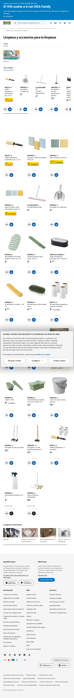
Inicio (4, 28)
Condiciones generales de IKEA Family (49, 685)
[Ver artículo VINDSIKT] (56, 79)
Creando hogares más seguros (36, 627)
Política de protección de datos (12, 678)
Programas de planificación (58, 613)
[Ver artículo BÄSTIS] (10, 79)
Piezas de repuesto (9, 633)
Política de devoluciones (61, 682)
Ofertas (28, 616)
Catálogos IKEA (31, 609)
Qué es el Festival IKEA (33, 649)
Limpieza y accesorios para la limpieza (17, 30)
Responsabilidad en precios (11, 682)
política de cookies (43, 354)
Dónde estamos (31, 598)
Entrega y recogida (55, 598)
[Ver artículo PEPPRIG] (25, 79)
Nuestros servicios (55, 594)
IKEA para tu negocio (33, 620)
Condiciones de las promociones (46, 678)
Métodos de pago (9, 602)
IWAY (27, 645)
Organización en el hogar (24, 28)
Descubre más (42, 575)
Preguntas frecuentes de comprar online (13, 617)
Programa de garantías (10, 626)
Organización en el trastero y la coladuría (45, 28)
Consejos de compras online (12, 613)
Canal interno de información (29, 682)
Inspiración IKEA (31, 613)
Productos (11, 28)
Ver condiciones (8, 16)
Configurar (36, 361)
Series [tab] (6, 44)
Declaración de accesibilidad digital (27, 685)
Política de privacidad (29, 678)
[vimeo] (19, 655)
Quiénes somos (31, 594)
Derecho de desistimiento (11, 622)
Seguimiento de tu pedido (11, 598)
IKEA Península (31, 638)
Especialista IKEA (55, 605)
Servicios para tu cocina (57, 602)
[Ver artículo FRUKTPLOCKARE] (59, 242)
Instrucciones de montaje (11, 629)
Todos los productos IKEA (34, 605)
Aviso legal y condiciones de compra (13, 675)
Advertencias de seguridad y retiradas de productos (12, 638)
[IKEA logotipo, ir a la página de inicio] (7, 22)
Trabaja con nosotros (33, 602)
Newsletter (29, 631)
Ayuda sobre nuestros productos (13, 609)
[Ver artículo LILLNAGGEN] (41, 79)
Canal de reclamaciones (46, 682)
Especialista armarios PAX (58, 609)
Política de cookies (31, 675)
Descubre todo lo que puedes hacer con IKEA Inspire (15, 576)
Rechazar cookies (14, 361)
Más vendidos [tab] (8, 68)
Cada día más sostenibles (34, 623)
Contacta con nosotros (10, 594)
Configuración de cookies (46, 675)
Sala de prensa (31, 634)
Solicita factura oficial (10, 605)
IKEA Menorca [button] (47, 665)
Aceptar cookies (59, 361)
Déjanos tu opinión (9, 646)
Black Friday (30, 642)
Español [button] (64, 665)
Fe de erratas (7, 642)
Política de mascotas (9, 685)
